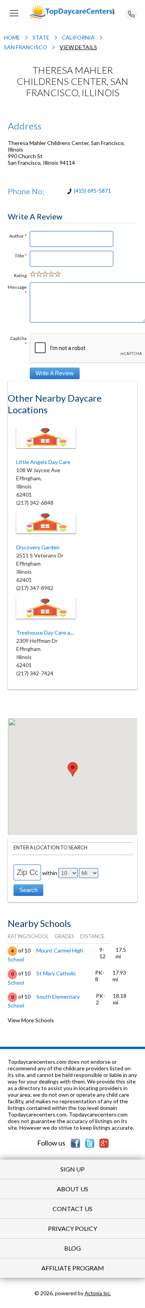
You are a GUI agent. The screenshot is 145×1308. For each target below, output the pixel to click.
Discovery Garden (38, 547)
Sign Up (72, 1169)
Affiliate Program (72, 1268)
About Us (72, 1188)
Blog (72, 1248)
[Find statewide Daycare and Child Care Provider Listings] (72, 12)
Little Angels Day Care (43, 462)
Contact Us (72, 1208)
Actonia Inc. (98, 1293)
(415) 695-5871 (92, 190)
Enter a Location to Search (50, 847)
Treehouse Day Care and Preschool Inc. (64, 632)
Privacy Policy (72, 1228)
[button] (73, 769)
